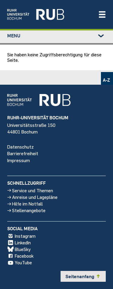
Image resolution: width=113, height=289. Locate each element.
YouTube (23, 262)
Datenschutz (20, 146)
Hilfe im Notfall (27, 203)
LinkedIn (23, 242)
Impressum (18, 160)
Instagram (25, 236)
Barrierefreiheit (22, 153)
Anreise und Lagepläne (35, 197)
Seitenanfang (83, 276)
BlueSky (23, 249)
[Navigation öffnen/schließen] (102, 14)
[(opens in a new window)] (49, 14)
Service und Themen (32, 190)
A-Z (106, 80)
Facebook (24, 256)
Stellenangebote (29, 210)
